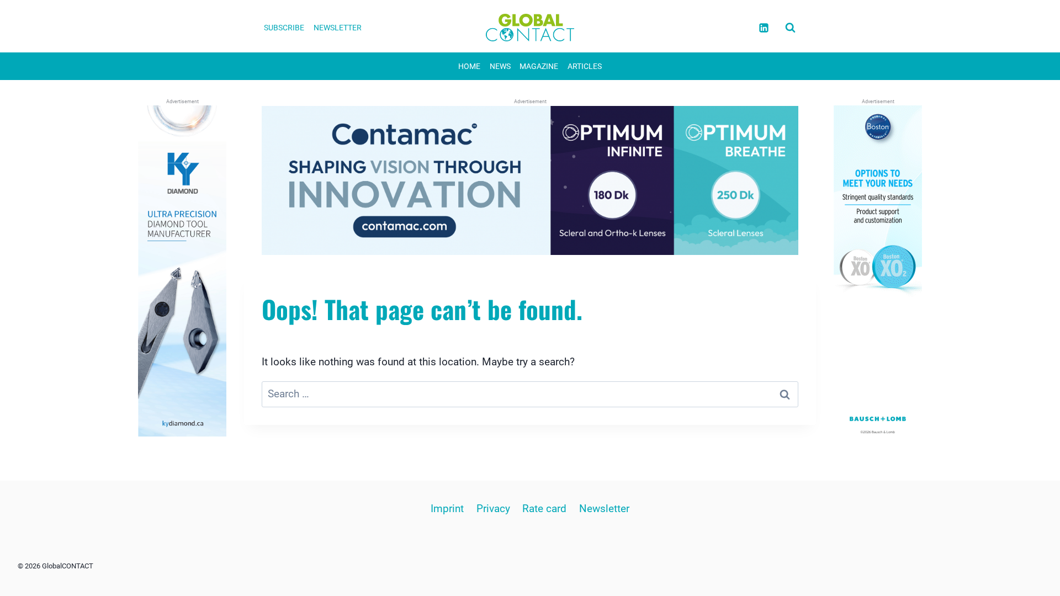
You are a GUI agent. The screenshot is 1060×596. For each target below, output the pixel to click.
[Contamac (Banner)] (530, 181)
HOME (469, 66)
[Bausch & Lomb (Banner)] (878, 271)
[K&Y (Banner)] (182, 270)
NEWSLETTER (338, 27)
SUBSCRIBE (284, 27)
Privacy (493, 508)
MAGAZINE (539, 66)
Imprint (447, 508)
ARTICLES (585, 66)
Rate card (544, 508)
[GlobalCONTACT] (530, 28)
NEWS (500, 66)
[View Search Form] (790, 27)
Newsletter (604, 508)
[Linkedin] (763, 27)
